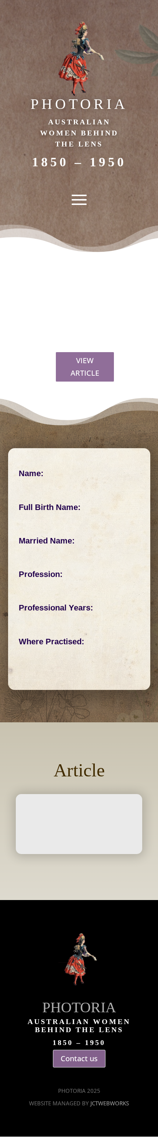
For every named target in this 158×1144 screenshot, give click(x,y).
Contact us (79, 1058)
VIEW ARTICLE (85, 366)
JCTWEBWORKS (109, 1103)
